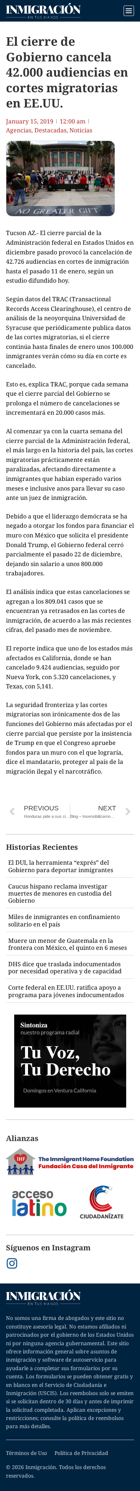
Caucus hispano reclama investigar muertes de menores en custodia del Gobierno (60, 893)
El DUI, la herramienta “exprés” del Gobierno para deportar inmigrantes (60, 866)
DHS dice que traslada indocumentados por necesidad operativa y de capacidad (65, 967)
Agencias (18, 130)
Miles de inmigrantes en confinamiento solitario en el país (64, 920)
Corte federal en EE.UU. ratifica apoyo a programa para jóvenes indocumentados (66, 991)
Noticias (80, 130)
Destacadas (50, 130)
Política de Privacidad (81, 1452)
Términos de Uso (26, 1452)
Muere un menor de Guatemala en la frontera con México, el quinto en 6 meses (67, 944)
